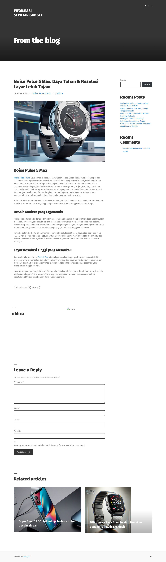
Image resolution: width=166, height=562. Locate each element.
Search (123, 80)
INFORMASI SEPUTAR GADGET (28, 13)
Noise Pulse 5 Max (41, 93)
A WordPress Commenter (132, 149)
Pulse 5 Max (43, 257)
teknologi (35, 287)
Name (17, 408)
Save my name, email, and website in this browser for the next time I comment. (49, 445)
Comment (19, 382)
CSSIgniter (27, 557)
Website (17, 431)
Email (17, 420)
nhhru (60, 93)
